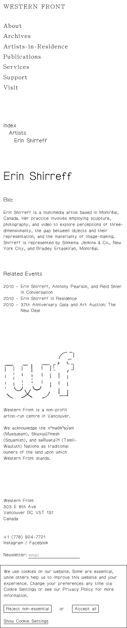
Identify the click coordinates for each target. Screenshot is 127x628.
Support (15, 77)
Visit (10, 88)
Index (9, 125)
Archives (17, 36)
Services (16, 67)
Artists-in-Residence (35, 46)
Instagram (13, 543)
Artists (17, 133)
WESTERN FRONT (34, 7)
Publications (22, 57)
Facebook (38, 543)
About (12, 26)
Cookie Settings (32, 621)
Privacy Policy (78, 589)
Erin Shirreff (30, 140)
